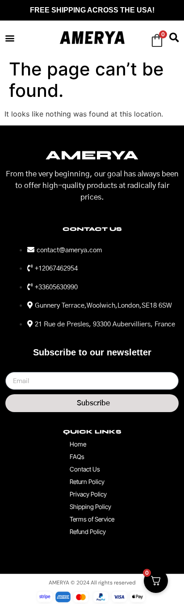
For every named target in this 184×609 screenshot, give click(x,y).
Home (78, 444)
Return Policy (87, 481)
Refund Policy (88, 531)
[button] (9, 37)
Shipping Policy (90, 506)
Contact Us (85, 469)
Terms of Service (92, 519)
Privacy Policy (88, 494)
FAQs (77, 456)
